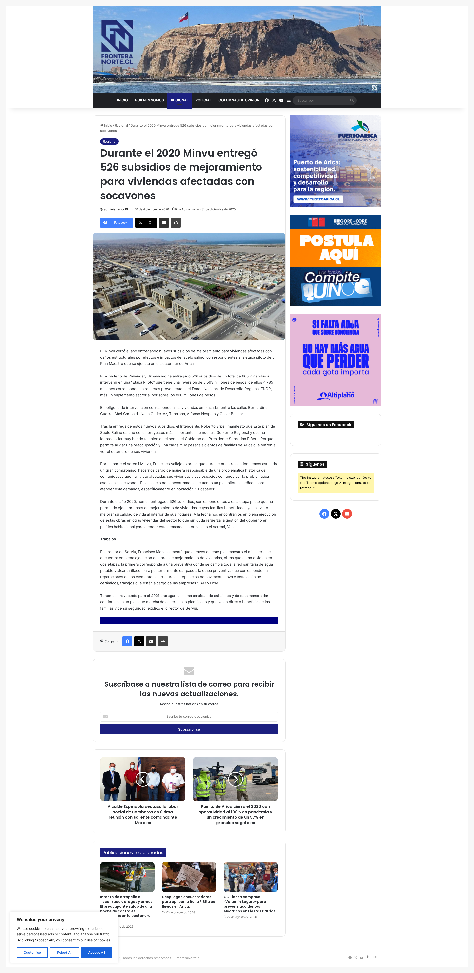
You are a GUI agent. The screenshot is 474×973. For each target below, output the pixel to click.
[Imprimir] (176, 223)
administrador (114, 209)
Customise (32, 952)
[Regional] (237, 49)
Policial (204, 100)
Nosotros (374, 957)
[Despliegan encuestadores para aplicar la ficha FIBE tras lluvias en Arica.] (189, 877)
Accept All (96, 952)
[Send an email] (126, 209)
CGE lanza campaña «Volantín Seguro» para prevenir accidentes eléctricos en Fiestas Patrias (250, 903)
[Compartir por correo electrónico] (164, 223)
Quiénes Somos (149, 100)
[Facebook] (127, 641)
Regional (180, 100)
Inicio (122, 100)
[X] (139, 641)
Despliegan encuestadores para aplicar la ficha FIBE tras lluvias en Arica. (188, 901)
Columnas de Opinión (238, 100)
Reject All (64, 952)
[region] (64, 937)
